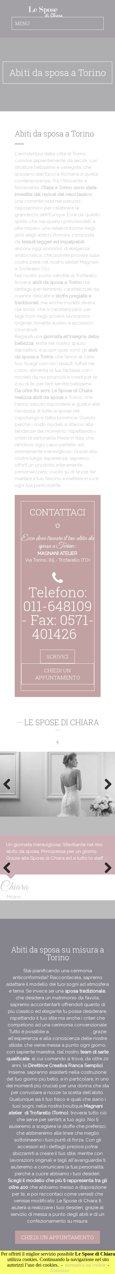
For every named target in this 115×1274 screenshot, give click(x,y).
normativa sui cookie (85, 1265)
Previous (9, 784)
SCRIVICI (57, 656)
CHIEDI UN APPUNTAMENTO (57, 674)
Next (106, 784)
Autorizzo (59, 1270)
